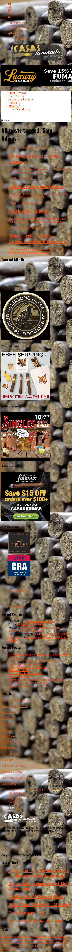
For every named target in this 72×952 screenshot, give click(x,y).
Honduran (44, 943)
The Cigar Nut (9, 730)
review (52, 946)
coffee (54, 940)
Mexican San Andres (10, 949)
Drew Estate (54, 943)
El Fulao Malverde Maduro (39, 621)
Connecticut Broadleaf (24, 943)
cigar (18, 940)
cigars (63, 946)
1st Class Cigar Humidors (15, 700)
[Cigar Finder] (19, 552)
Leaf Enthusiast (10, 742)
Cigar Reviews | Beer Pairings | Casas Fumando (34, 789)
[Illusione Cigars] (25, 339)
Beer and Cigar (61, 936)
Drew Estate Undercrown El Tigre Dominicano (34, 660)
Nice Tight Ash (9, 753)
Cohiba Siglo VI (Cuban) (30, 624)
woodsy (31, 946)
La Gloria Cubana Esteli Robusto (51, 633)
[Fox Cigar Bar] (25, 399)
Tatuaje (63, 943)
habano (38, 946)
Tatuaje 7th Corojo (18, 685)
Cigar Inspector (9, 724)
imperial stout (21, 946)
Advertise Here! (17, 591)
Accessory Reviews (19, 29)
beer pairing (27, 936)
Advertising (21, 38)
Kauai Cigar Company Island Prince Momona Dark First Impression (34, 629)
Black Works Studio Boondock (25, 673)
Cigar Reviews (16, 22)
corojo (57, 946)
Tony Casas (14, 637)
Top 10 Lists (15, 25)
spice (22, 940)
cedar (12, 940)
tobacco (45, 946)
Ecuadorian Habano (43, 940)
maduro (12, 946)
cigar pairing (38, 936)
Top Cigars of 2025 (19, 676)
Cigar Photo (8, 736)
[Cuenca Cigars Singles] (25, 459)
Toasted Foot (8, 783)
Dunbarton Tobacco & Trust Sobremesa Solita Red (36, 679)
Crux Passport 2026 (19, 670)
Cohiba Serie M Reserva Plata (25, 663)
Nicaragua (5, 940)
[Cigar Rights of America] (19, 575)
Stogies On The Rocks (13, 765)
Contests (13, 32)
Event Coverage (17, 795)
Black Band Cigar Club (14, 706)
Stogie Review (9, 759)
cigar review (6, 936)
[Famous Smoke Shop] (25, 519)
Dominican (29, 940)
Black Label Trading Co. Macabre (27, 667)
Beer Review (49, 936)
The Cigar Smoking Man (15, 777)
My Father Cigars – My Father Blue (28, 682)
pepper (36, 943)
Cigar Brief (7, 712)
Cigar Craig (7, 718)
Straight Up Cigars (11, 771)
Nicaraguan (17, 936)
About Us (13, 35)
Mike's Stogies (9, 747)
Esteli (11, 943)
